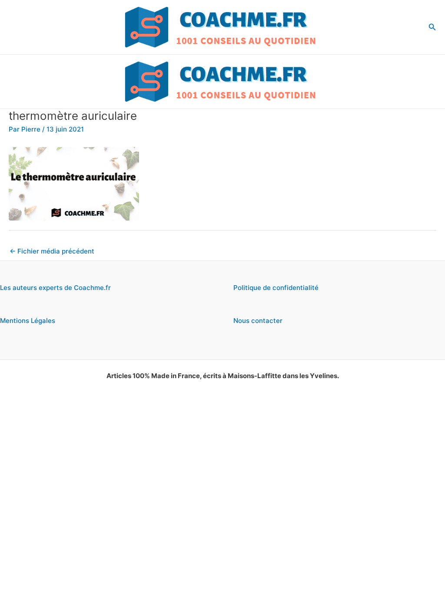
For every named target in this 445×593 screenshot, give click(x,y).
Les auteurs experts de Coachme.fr (55, 287)
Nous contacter (257, 320)
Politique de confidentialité (276, 287)
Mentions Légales (27, 320)
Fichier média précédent (52, 251)
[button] (432, 27)
